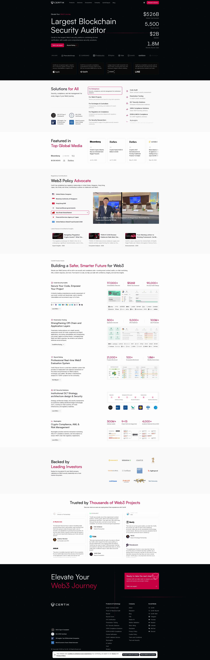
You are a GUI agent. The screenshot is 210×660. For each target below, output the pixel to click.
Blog (114, 2)
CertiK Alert (154, 613)
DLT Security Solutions (112, 625)
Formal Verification (111, 634)
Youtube (153, 619)
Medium (153, 622)
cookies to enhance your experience (80, 653)
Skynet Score (110, 616)
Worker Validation (134, 622)
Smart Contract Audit (112, 608)
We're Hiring (132, 625)
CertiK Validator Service (113, 637)
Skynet (108, 613)
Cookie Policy (133, 634)
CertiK (152, 608)
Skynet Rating (71, 45)
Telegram (153, 616)
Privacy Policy (133, 631)
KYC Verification (111, 619)
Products (71, 2)
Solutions (79, 2)
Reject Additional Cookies (148, 654)
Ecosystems (88, 2)
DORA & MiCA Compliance (114, 631)
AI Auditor (109, 643)
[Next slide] (162, 68)
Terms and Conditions (135, 637)
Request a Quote (153, 2)
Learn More (55, 308)
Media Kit (132, 619)
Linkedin (153, 625)
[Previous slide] (47, 68)
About (130, 608)
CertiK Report (106, 2)
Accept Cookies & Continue (130, 654)
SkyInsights (109, 640)
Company (97, 2)
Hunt (107, 646)
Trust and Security (134, 640)
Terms (114, 653)
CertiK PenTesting (57, 344)
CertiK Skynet (155, 611)
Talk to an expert (57, 45)
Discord (153, 631)
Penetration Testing (112, 622)
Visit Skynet (55, 380)
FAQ (130, 616)
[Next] (162, 150)
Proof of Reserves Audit (113, 611)
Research (131, 611)
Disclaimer (132, 628)
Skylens (108, 649)
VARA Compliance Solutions (114, 628)
